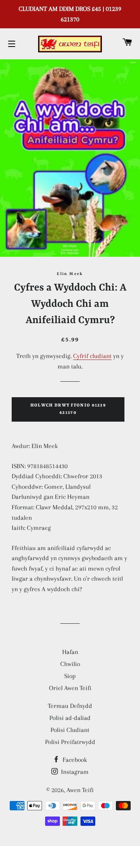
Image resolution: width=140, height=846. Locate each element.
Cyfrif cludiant (92, 356)
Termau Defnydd (70, 705)
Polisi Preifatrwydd (70, 742)
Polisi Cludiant (70, 730)
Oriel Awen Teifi (70, 688)
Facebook (74, 759)
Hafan (70, 652)
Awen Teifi (80, 790)
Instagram (74, 771)
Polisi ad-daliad (70, 717)
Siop (70, 676)
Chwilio (70, 664)
